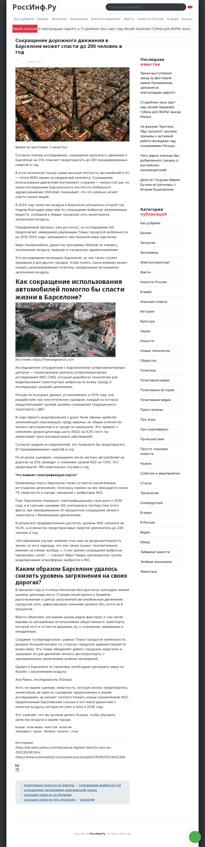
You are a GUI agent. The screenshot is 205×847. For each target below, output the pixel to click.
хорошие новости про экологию (49, 800)
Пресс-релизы (151, 410)
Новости (147, 341)
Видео (145, 532)
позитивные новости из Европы (49, 785)
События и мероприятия (160, 473)
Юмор (145, 542)
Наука (145, 331)
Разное (145, 463)
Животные (148, 571)
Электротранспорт (106, 19)
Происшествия (152, 439)
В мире (172, 19)
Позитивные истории (157, 390)
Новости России (151, 19)
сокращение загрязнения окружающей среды (60, 790)
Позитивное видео (155, 380)
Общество (148, 360)
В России (147, 522)
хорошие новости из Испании (47, 795)
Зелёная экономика (156, 562)
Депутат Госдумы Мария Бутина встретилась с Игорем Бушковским (160, 184)
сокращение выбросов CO (100, 785)
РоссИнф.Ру (34, 7)
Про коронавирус (154, 429)
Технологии (149, 493)
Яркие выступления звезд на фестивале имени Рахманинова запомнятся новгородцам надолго (157, 82)
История (147, 311)
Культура (147, 321)
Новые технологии (155, 351)
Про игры (148, 419)
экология (87, 800)
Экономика (79, 19)
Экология (59, 19)
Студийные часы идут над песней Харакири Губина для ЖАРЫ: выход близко (119, 29)
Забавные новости (155, 552)
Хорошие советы (153, 302)
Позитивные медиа (155, 400)
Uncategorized (151, 503)
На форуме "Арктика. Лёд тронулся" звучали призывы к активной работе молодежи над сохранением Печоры (158, 136)
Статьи (146, 483)
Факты (129, 19)
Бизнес (42, 19)
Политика (148, 370)
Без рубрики (24, 19)
